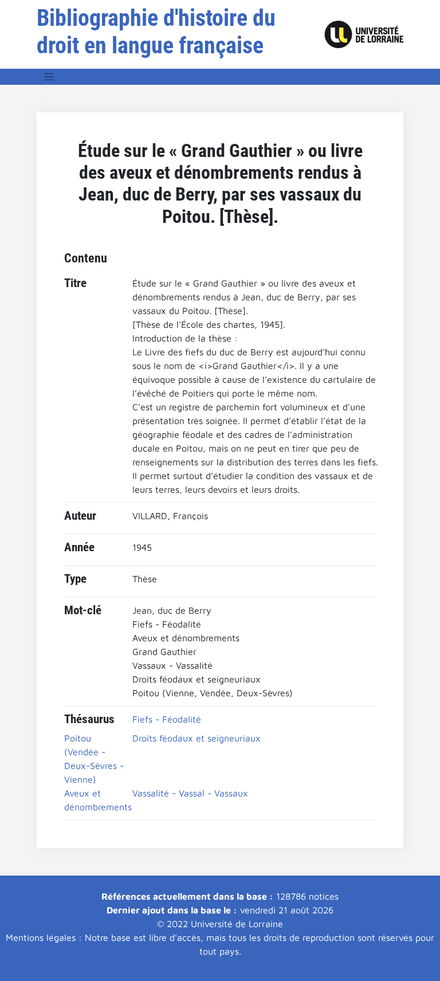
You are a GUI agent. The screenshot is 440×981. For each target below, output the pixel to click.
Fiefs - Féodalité (166, 719)
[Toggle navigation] (49, 77)
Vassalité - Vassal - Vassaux (190, 793)
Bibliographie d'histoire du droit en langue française (156, 32)
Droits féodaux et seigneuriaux (196, 738)
